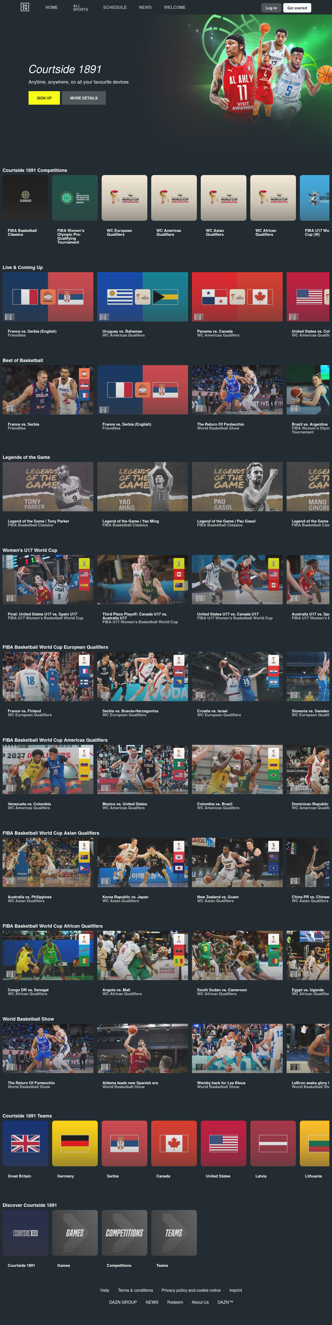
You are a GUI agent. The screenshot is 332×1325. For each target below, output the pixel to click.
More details (84, 98)
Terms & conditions (135, 1290)
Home (51, 7)
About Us (200, 1302)
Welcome (175, 7)
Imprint (236, 1290)
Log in (271, 7)
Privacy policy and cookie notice (191, 1290)
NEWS (152, 1302)
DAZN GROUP (123, 1302)
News (145, 7)
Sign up (44, 98)
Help (104, 1290)
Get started (297, 7)
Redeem (175, 1302)
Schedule (115, 7)
